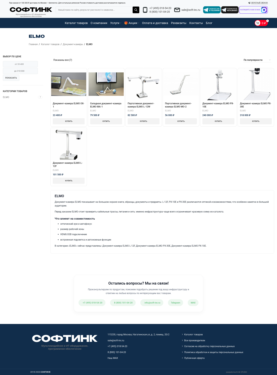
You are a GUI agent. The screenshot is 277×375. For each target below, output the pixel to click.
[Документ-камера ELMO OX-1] (68, 84)
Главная (33, 44)
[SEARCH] (136, 10)
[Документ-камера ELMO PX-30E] (255, 84)
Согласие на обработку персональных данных (209, 346)
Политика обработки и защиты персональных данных (213, 352)
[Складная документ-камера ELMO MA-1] (106, 84)
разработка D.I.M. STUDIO (236, 372)
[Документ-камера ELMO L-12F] (68, 143)
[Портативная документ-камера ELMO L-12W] (143, 84)
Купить (68, 121)
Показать (11, 78)
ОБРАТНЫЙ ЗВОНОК (259, 3)
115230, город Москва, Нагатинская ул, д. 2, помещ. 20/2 (138, 334)
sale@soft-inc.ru (190, 9)
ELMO (6, 97)
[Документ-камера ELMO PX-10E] (218, 84)
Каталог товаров (50, 44)
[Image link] (64, 342)
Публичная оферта (194, 358)
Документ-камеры (73, 44)
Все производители (194, 340)
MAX (193, 302)
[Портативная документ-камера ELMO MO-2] (180, 84)
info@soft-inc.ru (152, 302)
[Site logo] (31, 11)
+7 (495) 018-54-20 (160, 8)
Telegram (175, 302)
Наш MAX (113, 358)
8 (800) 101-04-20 (159, 11)
